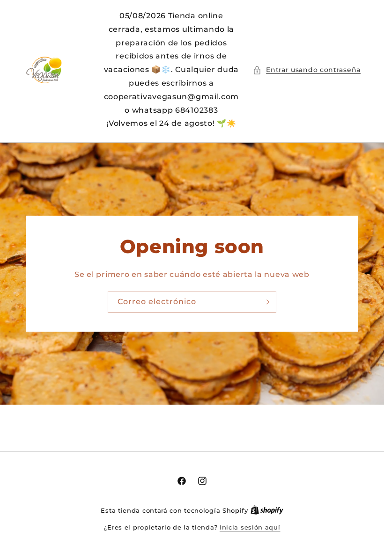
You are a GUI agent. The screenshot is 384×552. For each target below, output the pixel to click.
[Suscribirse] (265, 302)
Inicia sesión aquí (250, 527)
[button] (307, 70)
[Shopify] (267, 510)
